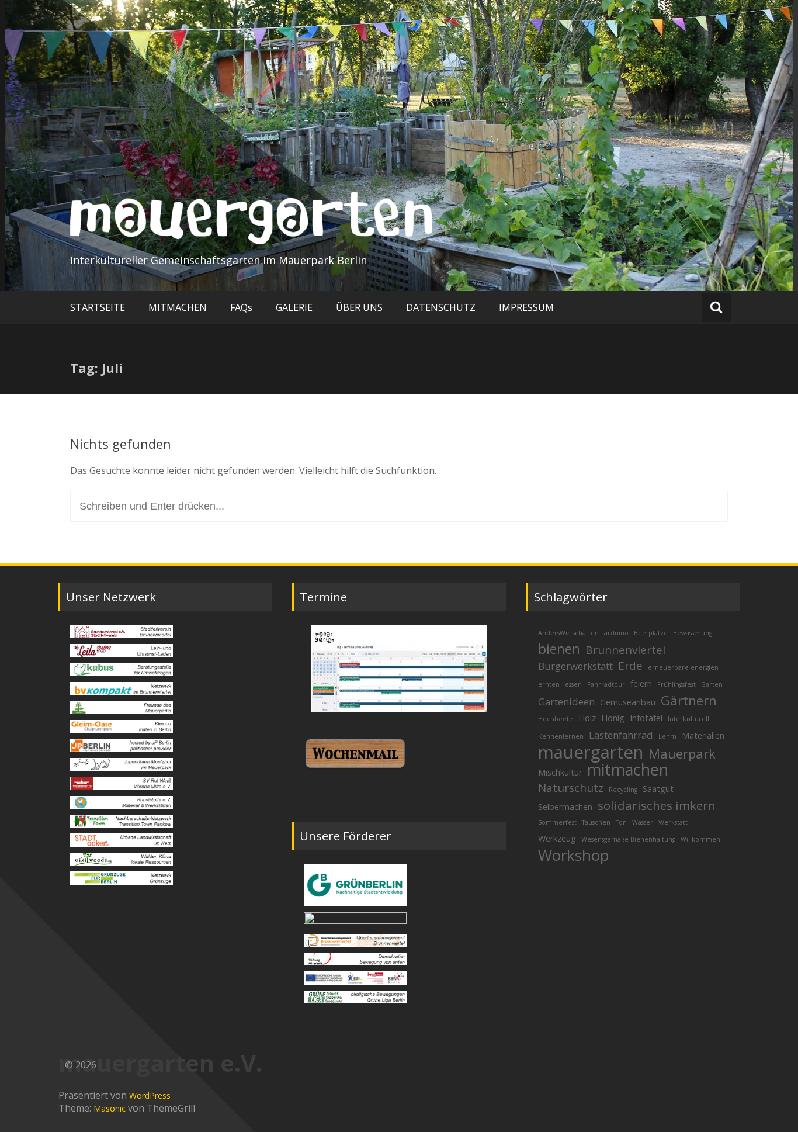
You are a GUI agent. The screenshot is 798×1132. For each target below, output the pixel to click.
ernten (549, 684)
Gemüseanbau (627, 702)
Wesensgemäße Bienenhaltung (628, 839)
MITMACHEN (177, 307)
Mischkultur (560, 772)
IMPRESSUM (526, 307)
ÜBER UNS (359, 307)
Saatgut (658, 788)
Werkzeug (557, 838)
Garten (712, 684)
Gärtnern (689, 700)
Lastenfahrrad (621, 735)
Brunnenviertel (625, 649)
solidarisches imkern (657, 805)
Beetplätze (651, 633)
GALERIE (294, 307)
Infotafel (646, 717)
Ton (621, 822)
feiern (641, 683)
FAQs (241, 307)
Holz (587, 717)
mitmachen (627, 769)
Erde (630, 665)
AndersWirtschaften (568, 633)
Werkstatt (673, 822)
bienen (559, 648)
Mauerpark (682, 753)
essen (573, 684)
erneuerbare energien (683, 667)
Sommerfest (557, 822)
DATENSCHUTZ (441, 307)
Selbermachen (565, 806)
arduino (616, 633)
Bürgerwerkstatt (575, 666)
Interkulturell (688, 719)
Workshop (573, 855)
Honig (612, 717)
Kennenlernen (561, 736)
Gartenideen (566, 701)
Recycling (623, 789)
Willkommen (700, 839)
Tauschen (596, 822)
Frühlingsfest (676, 684)
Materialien (703, 735)
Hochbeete (555, 719)
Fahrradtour (606, 684)
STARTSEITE (97, 307)
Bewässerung (692, 633)
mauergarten (590, 752)
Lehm (667, 736)
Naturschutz (570, 787)
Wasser (642, 822)
